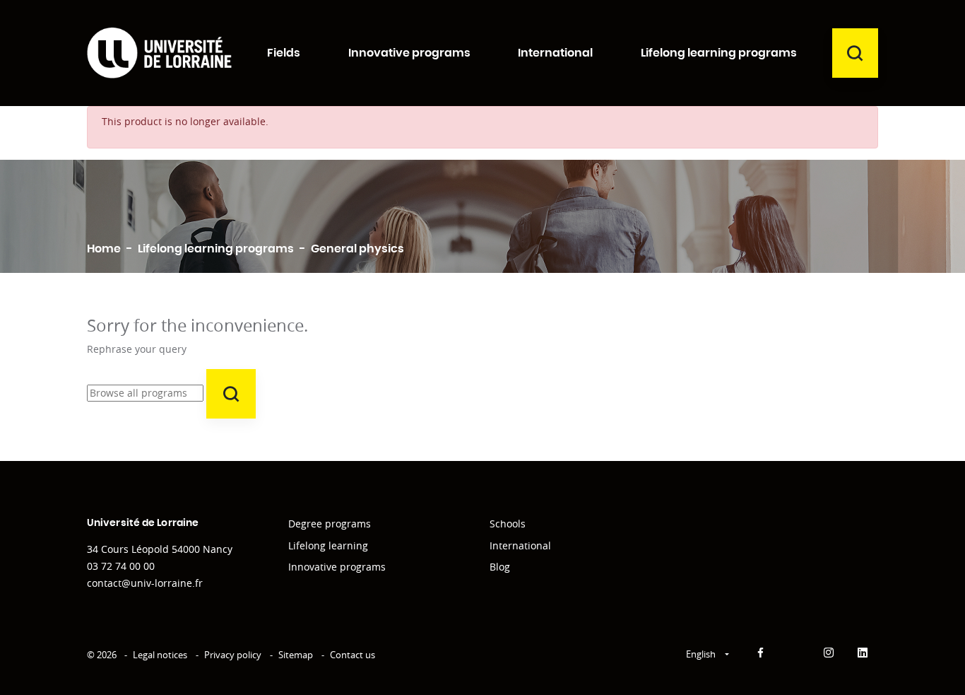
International (520, 545)
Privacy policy (232, 654)
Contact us (352, 654)
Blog (500, 566)
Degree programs (329, 523)
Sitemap (295, 654)
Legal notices (160, 654)
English (702, 654)
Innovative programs (337, 566)
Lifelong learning (328, 545)
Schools (508, 523)
